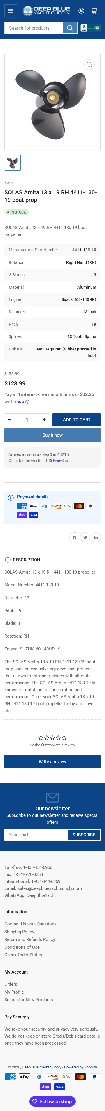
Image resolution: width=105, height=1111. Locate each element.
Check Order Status (23, 954)
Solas (9, 182)
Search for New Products (28, 999)
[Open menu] (10, 10)
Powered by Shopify (80, 1067)
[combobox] (41, 28)
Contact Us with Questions (30, 924)
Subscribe (84, 834)
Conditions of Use (22, 947)
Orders (10, 984)
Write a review (52, 761)
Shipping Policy (19, 931)
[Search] (70, 28)
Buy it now (53, 435)
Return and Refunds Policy (29, 939)
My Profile (14, 992)
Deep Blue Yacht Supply (41, 1067)
